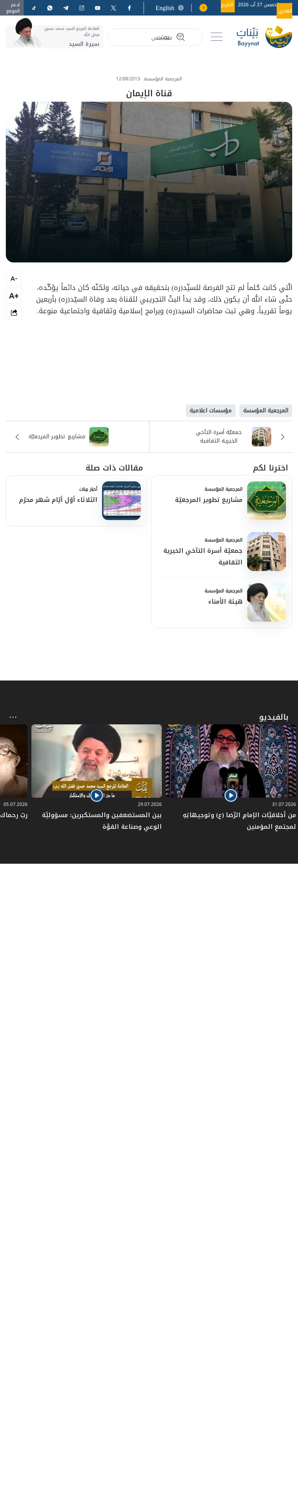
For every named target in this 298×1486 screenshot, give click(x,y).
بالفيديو (273, 717)
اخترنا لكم (270, 467)
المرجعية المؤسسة (223, 489)
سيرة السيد (84, 44)
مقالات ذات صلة (114, 467)
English (165, 8)
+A (14, 295)
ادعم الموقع (13, 7)
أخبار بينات (88, 489)
